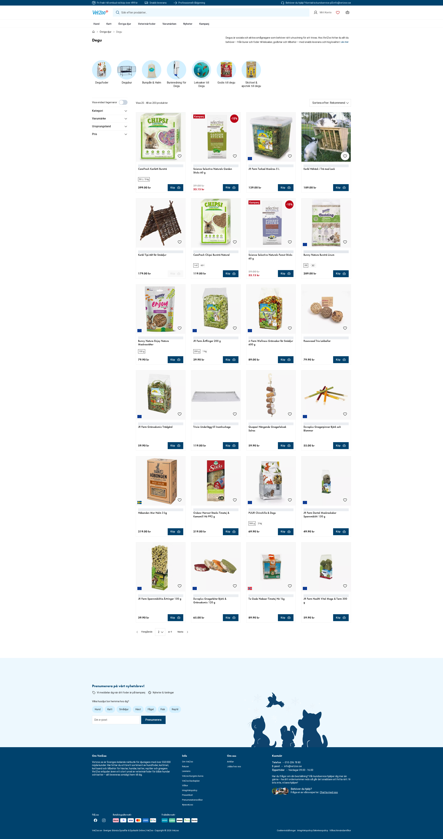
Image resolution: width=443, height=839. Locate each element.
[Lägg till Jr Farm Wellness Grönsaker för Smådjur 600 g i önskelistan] (290, 328)
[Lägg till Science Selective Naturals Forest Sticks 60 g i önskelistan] (290, 242)
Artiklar (230, 761)
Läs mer (345, 42)
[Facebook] (95, 820)
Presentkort (187, 795)
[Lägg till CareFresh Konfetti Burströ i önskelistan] (179, 156)
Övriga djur (124, 23)
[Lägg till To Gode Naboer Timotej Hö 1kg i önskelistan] (290, 586)
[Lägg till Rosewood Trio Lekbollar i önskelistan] (345, 328)
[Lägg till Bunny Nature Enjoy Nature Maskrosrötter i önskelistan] (179, 328)
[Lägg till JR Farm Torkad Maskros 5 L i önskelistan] (290, 156)
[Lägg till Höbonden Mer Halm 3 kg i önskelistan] (179, 500)
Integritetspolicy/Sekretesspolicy (312, 830)
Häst (138, 709)
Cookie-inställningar (286, 830)
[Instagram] (103, 820)
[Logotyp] (100, 12)
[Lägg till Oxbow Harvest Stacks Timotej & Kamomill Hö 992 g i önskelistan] (234, 500)
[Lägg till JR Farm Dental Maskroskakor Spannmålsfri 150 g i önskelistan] (345, 500)
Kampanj (204, 23)
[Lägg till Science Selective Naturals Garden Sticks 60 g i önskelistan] (234, 156)
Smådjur (124, 709)
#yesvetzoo (187, 805)
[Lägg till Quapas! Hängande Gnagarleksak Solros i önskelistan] (290, 414)
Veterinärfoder (147, 23)
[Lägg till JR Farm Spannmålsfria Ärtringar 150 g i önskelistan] (179, 586)
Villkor (185, 785)
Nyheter (187, 23)
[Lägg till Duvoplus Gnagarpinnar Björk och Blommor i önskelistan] (345, 414)
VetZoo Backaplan (191, 781)
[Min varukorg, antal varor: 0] (347, 12)
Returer (185, 766)
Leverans (186, 771)
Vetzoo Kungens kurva (192, 776)
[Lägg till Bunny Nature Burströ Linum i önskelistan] (345, 242)
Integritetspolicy (189, 790)
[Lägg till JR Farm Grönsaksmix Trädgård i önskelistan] (179, 414)
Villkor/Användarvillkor (340, 830)
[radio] (144, 179)
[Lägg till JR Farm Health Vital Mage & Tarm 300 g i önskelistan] (345, 586)
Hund (96, 23)
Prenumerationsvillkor (192, 800)
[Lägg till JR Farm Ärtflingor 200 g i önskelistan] (234, 328)
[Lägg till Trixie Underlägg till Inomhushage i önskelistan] (234, 414)
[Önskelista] (337, 12)
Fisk (163, 709)
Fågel (151, 709)
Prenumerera (153, 719)
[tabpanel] (221, 367)
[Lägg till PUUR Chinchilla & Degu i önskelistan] (290, 500)
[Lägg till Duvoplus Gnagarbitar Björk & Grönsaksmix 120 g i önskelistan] (234, 586)
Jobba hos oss (234, 766)
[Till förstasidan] (93, 31)
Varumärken (169, 23)
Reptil (175, 709)
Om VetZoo (187, 761)
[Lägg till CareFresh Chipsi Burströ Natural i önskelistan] (234, 242)
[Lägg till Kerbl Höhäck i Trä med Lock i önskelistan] (345, 156)
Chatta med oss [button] (329, 792)
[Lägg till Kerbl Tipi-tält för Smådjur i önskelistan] (179, 242)
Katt (108, 23)
